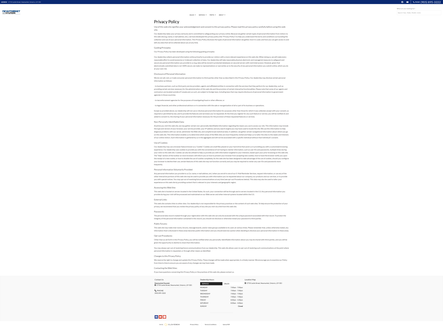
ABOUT (221, 15)
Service (205, 283)
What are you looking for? (406, 8)
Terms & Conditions (210, 324)
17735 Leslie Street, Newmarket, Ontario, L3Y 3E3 (24, 2)
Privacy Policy (194, 324)
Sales (226, 283)
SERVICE (202, 15)
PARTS (212, 15)
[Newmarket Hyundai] (11, 11)
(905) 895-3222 (431, 2)
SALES (192, 15)
